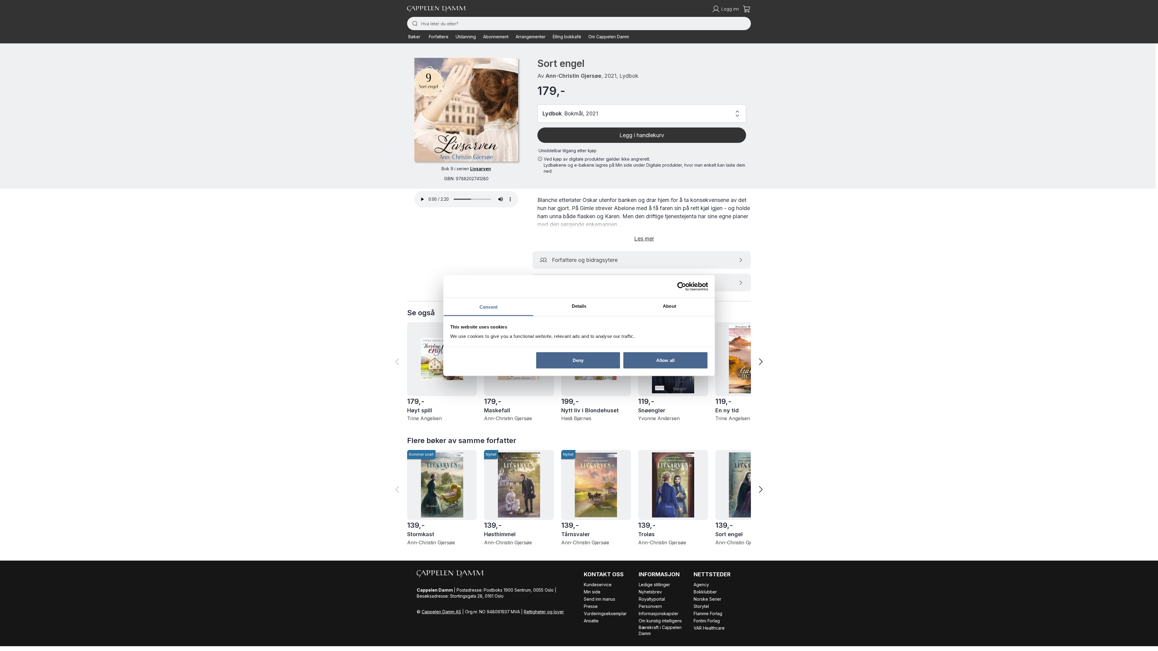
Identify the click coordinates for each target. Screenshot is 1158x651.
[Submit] (414, 23)
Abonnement (495, 36)
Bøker (414, 36)
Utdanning (466, 36)
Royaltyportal (652, 599)
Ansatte (591, 620)
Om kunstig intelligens (660, 620)
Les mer (644, 238)
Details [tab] (579, 306)
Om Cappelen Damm (608, 36)
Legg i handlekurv (641, 135)
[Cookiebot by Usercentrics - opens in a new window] (681, 286)
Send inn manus (599, 599)
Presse (591, 606)
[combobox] (579, 23)
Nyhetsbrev (650, 591)
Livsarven (480, 168)
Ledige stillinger (654, 584)
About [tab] (669, 306)
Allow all (665, 360)
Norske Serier (707, 599)
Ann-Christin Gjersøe (573, 76)
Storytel (701, 606)
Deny (578, 360)
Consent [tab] (488, 307)
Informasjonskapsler (659, 613)
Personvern (650, 606)
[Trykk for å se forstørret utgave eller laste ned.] (466, 110)
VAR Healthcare (709, 628)
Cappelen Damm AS (441, 611)
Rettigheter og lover (544, 611)
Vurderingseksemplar (605, 613)
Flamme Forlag (708, 613)
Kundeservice (598, 584)
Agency (701, 584)
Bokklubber (705, 591)
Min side (592, 591)
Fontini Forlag (707, 620)
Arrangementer (531, 36)
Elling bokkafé (567, 36)
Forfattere (438, 36)
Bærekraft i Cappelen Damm (660, 630)
